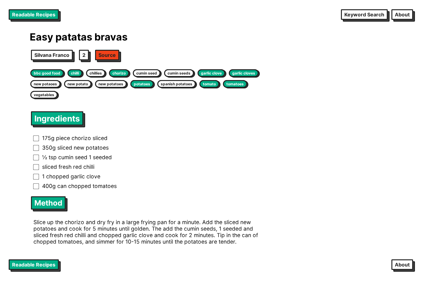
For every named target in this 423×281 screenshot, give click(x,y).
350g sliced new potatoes (75, 147)
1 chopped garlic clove (71, 176)
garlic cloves (243, 73)
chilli (75, 73)
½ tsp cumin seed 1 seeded (77, 157)
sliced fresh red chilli (68, 167)
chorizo (119, 73)
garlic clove (211, 73)
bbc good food (47, 73)
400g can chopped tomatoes (79, 186)
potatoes (142, 84)
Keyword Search (364, 14)
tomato (209, 84)
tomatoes (235, 84)
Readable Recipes (33, 14)
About (402, 14)
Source (107, 55)
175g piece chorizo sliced (74, 138)
